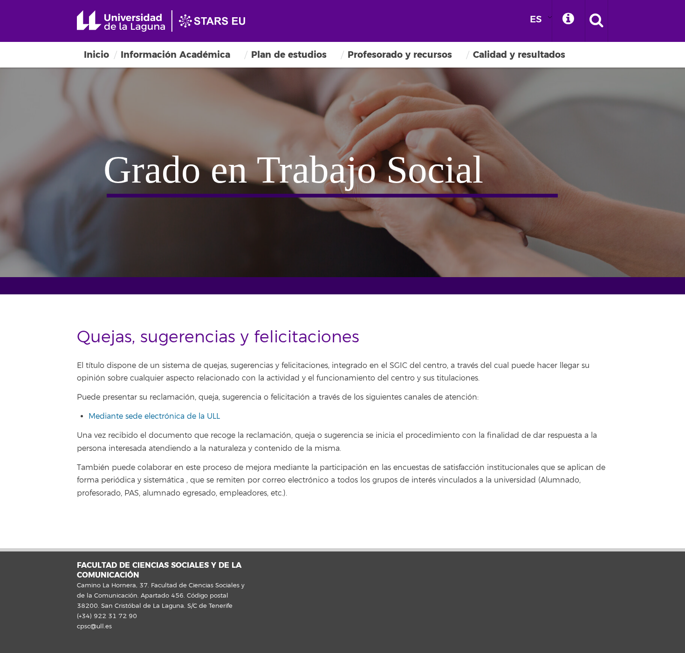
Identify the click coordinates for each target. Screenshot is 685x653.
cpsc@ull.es (94, 626)
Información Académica (175, 55)
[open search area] (596, 21)
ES (536, 19)
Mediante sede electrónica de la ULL (154, 416)
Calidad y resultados (519, 55)
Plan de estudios (289, 55)
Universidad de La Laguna (165, 21)
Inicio (96, 55)
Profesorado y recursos (400, 55)
